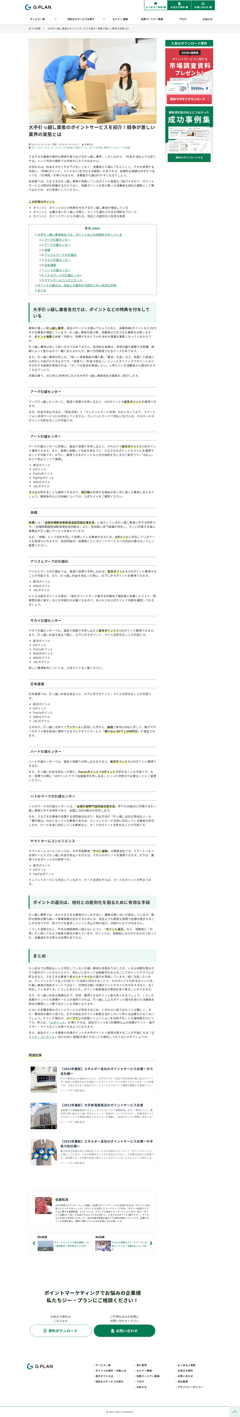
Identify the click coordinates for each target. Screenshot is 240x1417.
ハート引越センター (57, 270)
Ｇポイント (57, 1022)
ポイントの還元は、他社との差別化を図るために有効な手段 (76, 285)
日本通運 (50, 265)
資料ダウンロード (62, 1330)
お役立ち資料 (178, 7)
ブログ (182, 19)
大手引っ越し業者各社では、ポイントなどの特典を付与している (79, 234)
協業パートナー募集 (152, 19)
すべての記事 (95, 147)
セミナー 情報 (120, 19)
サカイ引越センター (57, 260)
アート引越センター (57, 245)
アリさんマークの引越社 (60, 255)
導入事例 (142, 1365)
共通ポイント (81, 147)
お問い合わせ (201, 7)
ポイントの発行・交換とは (110, 1370)
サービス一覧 (37, 19)
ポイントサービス (40, 147)
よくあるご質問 (154, 7)
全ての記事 (35, 28)
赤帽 (47, 250)
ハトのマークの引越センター (63, 275)
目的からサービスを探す (81, 19)
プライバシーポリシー (190, 1387)
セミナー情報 (144, 1370)
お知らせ (208, 19)
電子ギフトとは (104, 1376)
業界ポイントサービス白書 (117, 147)
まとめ (41, 290)
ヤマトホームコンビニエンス (63, 280)
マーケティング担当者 (62, 147)
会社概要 (183, 1381)
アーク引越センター (57, 239)
